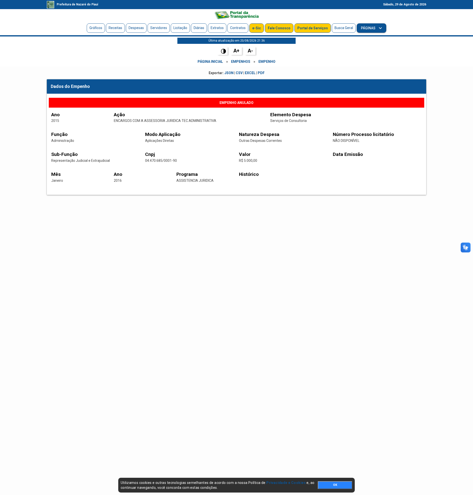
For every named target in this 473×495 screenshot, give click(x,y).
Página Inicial (210, 62)
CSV (239, 73)
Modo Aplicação (162, 134)
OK (335, 485)
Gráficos (95, 28)
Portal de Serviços (312, 28)
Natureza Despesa (259, 134)
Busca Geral (344, 28)
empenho (266, 62)
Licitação (180, 28)
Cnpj (150, 154)
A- (250, 51)
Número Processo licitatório (363, 134)
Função (59, 134)
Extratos (217, 28)
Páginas (368, 28)
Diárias (199, 28)
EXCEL (250, 73)
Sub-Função (64, 154)
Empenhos (240, 62)
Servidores (158, 28)
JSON (229, 73)
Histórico (249, 174)
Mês (56, 174)
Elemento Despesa (290, 114)
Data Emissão (348, 154)
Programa (187, 174)
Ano (55, 114)
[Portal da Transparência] (236, 15)
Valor (245, 154)
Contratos (238, 28)
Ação (119, 114)
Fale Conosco (279, 28)
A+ (236, 51)
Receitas (115, 28)
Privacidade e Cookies (286, 483)
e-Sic (256, 28)
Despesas (136, 28)
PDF (261, 73)
